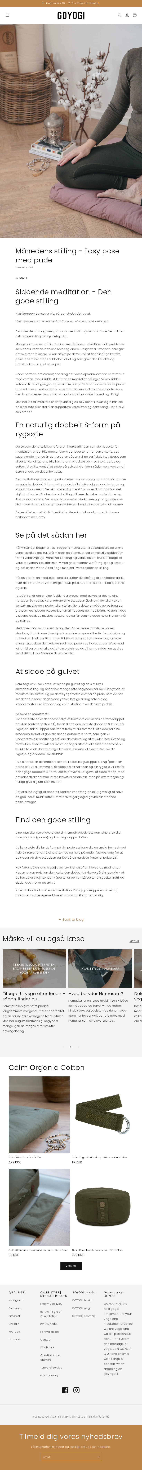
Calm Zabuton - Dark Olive (25, 1157)
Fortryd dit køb (50, 1332)
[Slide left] (63, 1046)
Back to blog (73, 919)
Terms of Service (51, 1367)
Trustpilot (15, 1339)
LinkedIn (14, 1324)
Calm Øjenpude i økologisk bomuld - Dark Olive (38, 1250)
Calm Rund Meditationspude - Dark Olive (97, 1250)
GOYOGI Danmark (84, 1316)
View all (134, 941)
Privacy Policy (49, 1375)
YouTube (14, 1331)
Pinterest (14, 1316)
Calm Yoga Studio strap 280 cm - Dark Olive (99, 1157)
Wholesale (47, 1347)
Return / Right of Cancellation (50, 1314)
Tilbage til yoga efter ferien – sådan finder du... (34, 996)
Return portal (49, 1324)
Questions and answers (50, 1357)
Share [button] (23, 277)
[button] (7, 15)
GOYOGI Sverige (82, 1300)
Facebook (15, 1308)
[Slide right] (78, 1046)
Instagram (16, 1300)
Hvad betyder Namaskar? (95, 993)
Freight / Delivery (51, 1304)
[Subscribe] (98, 1457)
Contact (45, 1339)
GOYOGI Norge (81, 1308)
